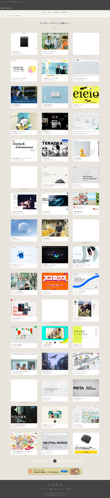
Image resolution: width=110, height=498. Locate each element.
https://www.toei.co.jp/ (47, 133)
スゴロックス (46, 291)
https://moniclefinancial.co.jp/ (79, 373)
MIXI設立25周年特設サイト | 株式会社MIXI (21, 451)
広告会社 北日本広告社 (17, 211)
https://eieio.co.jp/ (77, 106)
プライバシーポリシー (59, 489)
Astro (64, 257)
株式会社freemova (47, 371)
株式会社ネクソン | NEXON (49, 265)
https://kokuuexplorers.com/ (79, 319)
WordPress (64, 71)
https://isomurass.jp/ (16, 106)
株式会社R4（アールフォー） (18, 265)
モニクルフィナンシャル (79, 371)
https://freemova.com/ (47, 373)
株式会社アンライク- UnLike (18, 131)
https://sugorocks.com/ (47, 293)
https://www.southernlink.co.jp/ (18, 293)
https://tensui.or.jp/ (77, 159)
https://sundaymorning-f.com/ (17, 373)
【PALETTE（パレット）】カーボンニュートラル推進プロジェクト (89, 131)
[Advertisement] (86, 43)
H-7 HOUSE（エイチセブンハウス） (82, 265)
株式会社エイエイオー (79, 105)
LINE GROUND (15, 51)
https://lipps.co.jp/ (15, 319)
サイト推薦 (49, 489)
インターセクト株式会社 (79, 291)
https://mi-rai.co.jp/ (46, 213)
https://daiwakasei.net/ (47, 106)
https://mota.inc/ (77, 399)
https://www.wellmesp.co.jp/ (17, 79)
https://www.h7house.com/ (79, 266)
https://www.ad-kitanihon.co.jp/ (18, 213)
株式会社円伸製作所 (47, 345)
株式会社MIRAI (46, 211)
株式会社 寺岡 (46, 158)
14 (71, 461)
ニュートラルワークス (48, 451)
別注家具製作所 (46, 238)
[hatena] (57, 485)
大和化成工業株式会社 (48, 105)
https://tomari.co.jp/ (78, 213)
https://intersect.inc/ (78, 293)
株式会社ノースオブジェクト (49, 425)
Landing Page (56, 12)
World (49, 12)
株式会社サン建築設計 (17, 345)
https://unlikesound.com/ (17, 133)
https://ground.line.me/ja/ (17, 53)
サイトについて (42, 489)
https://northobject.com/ (47, 426)
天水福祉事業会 (77, 158)
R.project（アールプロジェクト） (51, 51)
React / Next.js (64, 44)
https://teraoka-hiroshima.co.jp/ (49, 159)
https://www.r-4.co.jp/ (16, 266)
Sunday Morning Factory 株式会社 (20, 371)
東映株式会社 (46, 131)
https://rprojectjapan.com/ (48, 53)
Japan (44, 12)
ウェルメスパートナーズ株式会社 (19, 78)
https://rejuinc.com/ (47, 399)
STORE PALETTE (78, 425)
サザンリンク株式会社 (17, 291)
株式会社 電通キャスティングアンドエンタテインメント (24, 158)
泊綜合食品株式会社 (78, 211)
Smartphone (64, 12)
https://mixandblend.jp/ (47, 186)
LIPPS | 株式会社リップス (18, 318)
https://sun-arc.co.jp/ (16, 346)
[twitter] (53, 485)
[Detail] (34, 47)
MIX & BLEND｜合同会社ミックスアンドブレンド (54, 185)
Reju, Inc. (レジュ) (47, 398)
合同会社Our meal (78, 345)
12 (63, 461)
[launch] (24, 41)
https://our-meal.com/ (78, 346)
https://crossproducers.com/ (79, 79)
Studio (64, 151)
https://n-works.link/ (47, 453)
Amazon (86, 452)
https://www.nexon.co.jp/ (48, 266)
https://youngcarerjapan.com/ (48, 79)
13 (67, 461)
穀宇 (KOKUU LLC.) (78, 318)
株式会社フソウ (15, 238)
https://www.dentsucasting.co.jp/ (18, 159)
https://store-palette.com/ (79, 426)
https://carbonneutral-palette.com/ (80, 133)
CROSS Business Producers (81, 78)
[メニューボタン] (107, 3)
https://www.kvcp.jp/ (78, 186)
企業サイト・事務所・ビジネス (19, 48)
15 (75, 461)
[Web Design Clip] (6, 8)
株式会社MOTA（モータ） (80, 398)
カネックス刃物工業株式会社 (18, 425)
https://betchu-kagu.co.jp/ (48, 239)
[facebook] (49, 485)
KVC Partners (77, 185)
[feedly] (60, 485)
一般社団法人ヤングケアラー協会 (50, 78)
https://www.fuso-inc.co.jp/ (17, 239)
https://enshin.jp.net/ (47, 346)
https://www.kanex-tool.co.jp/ (17, 426)
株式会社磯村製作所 (16, 105)
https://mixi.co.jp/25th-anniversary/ (18, 453)
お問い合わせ (68, 489)
